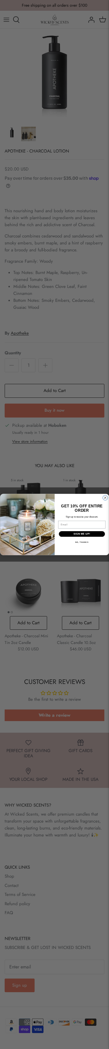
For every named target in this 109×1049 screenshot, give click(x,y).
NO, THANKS (81, 542)
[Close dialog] (105, 497)
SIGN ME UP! (81, 534)
